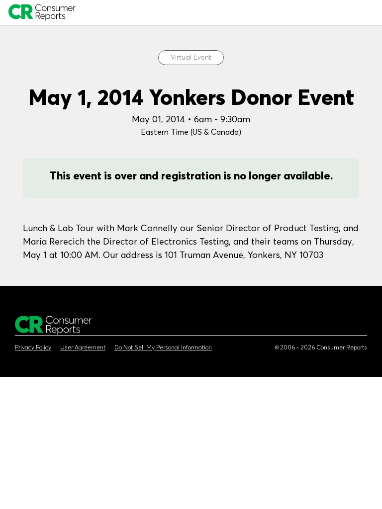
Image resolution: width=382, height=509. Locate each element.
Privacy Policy (33, 347)
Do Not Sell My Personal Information (163, 347)
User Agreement (82, 347)
